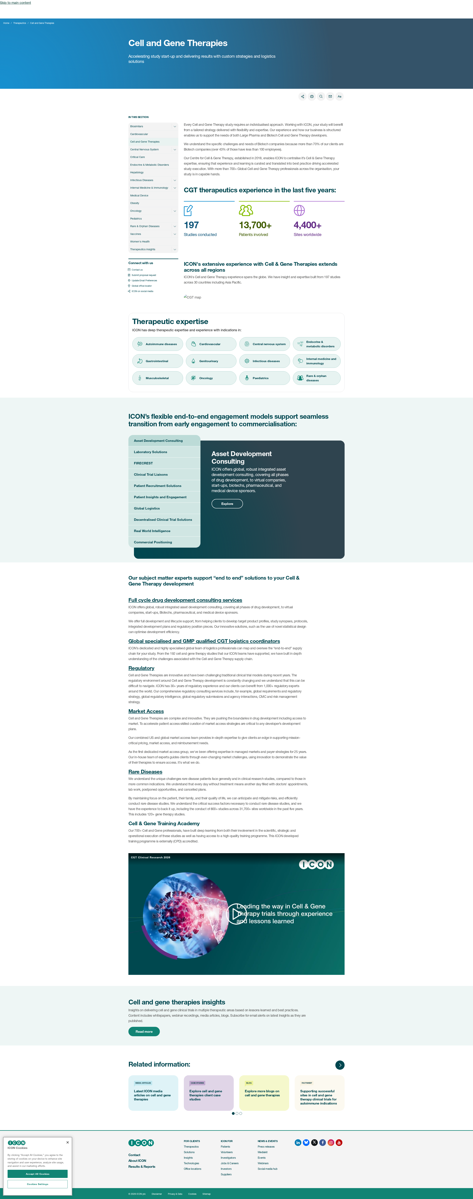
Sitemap (207, 1194)
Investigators (228, 1157)
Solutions (189, 1152)
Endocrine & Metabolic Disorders (149, 164)
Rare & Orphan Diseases (144, 226)
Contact (134, 1155)
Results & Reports (141, 1166)
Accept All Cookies (38, 1173)
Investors (226, 1169)
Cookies (192, 1194)
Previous (329, 1065)
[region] (37, 1166)
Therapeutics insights (142, 249)
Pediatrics (136, 218)
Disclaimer (157, 1194)
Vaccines (135, 233)
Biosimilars (136, 126)
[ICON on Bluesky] (306, 1142)
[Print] (312, 96)
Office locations (192, 1169)
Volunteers (227, 1152)
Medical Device (139, 195)
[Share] (302, 96)
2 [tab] (236, 1113)
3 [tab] (240, 1113)
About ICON (137, 1160)
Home (6, 23)
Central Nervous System (144, 149)
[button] (174, 126)
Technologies (191, 1163)
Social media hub (267, 1169)
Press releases (266, 1146)
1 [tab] (233, 1113)
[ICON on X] (314, 1142)
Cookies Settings (37, 1184)
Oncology (136, 210)
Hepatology (137, 172)
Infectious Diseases (141, 180)
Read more (144, 1031)
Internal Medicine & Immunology (149, 187)
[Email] (330, 96)
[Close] (68, 1142)
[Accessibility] (339, 96)
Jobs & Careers (230, 1163)
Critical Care (137, 156)
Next (340, 1065)
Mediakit (263, 1152)
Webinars (263, 1163)
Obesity (134, 203)
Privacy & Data (175, 1194)
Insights (188, 1157)
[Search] (321, 96)
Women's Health (140, 241)
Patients (225, 1146)
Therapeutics (19, 23)
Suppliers (226, 1174)
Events (262, 1157)
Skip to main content (15, 3)
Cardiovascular (139, 134)
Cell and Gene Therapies (144, 141)
